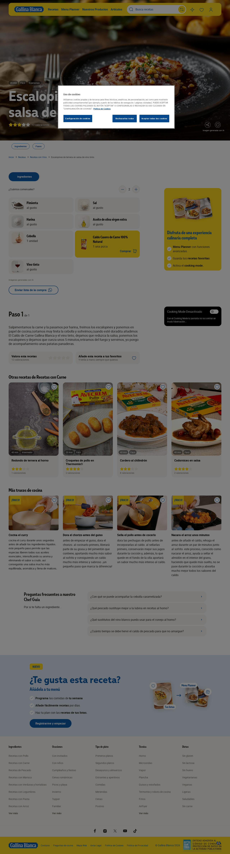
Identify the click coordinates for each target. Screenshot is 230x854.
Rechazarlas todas (125, 118)
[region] (116, 107)
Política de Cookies (102, 108)
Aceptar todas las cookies (154, 118)
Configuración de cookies (77, 118)
